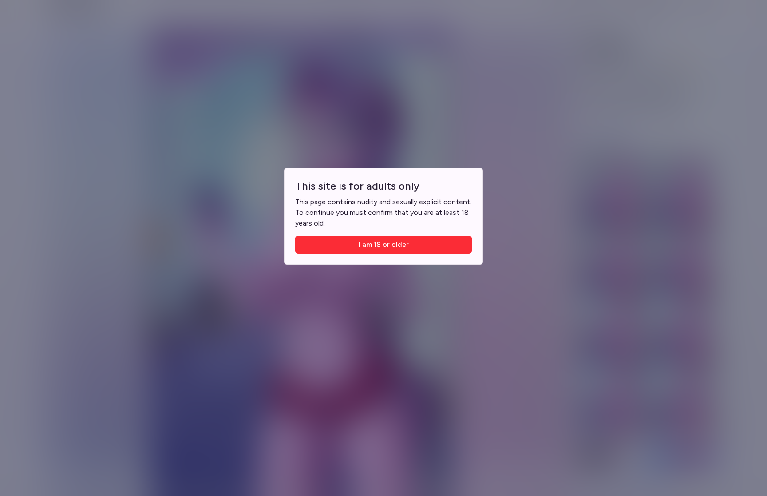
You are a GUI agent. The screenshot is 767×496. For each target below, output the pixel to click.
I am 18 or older (384, 244)
